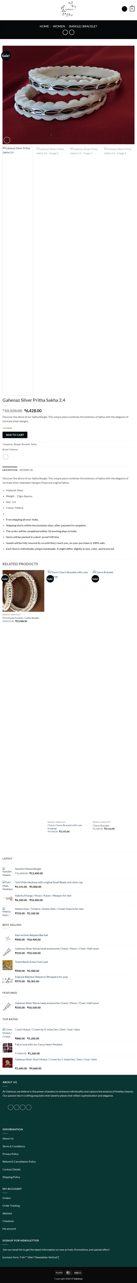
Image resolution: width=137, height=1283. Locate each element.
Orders (7, 1197)
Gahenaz (13, 449)
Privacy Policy (11, 1153)
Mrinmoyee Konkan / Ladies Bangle (21, 617)
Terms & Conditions (14, 1146)
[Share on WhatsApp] (5, 457)
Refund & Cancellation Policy (19, 1161)
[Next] (128, 95)
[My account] (124, 9)
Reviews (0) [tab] (26, 470)
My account (9, 1228)
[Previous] (9, 95)
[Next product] (65, 32)
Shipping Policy (11, 1176)
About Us (8, 1138)
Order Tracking (11, 1205)
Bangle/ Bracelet (83, 26)
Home (44, 26)
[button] (5, 9)
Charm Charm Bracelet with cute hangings (65, 827)
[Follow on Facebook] (10, 1107)
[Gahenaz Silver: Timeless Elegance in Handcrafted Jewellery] (68, 9)
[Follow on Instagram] (16, 1107)
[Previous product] (71, 32)
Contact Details (12, 1169)
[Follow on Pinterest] (28, 1107)
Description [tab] (10, 470)
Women (59, 26)
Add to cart (15, 434)
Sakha (34, 444)
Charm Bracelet (101, 825)
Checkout (8, 1221)
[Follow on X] (22, 1107)
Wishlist (7, 1213)
